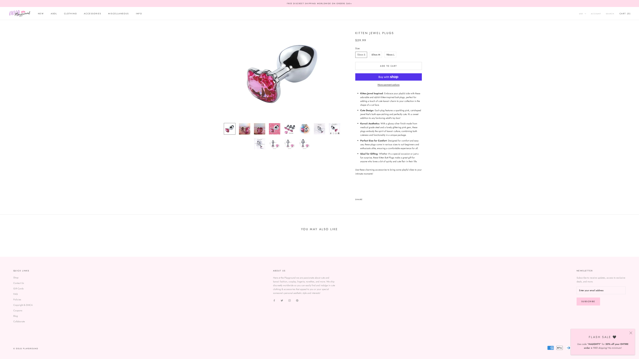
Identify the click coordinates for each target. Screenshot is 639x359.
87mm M (376, 54)
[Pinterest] (374, 199)
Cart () (625, 13)
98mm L (390, 54)
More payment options (389, 84)
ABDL (54, 13)
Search (610, 13)
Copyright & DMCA (23, 305)
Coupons (17, 310)
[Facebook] (366, 199)
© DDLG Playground (25, 348)
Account (596, 13)
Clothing (70, 13)
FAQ (15, 294)
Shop (15, 277)
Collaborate (19, 321)
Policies (17, 299)
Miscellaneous (118, 13)
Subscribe (588, 301)
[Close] (630, 332)
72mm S (361, 54)
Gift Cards (18, 288)
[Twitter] (370, 199)
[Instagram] (289, 300)
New (41, 13)
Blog (15, 316)
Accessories (92, 13)
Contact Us (18, 283)
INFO (139, 13)
